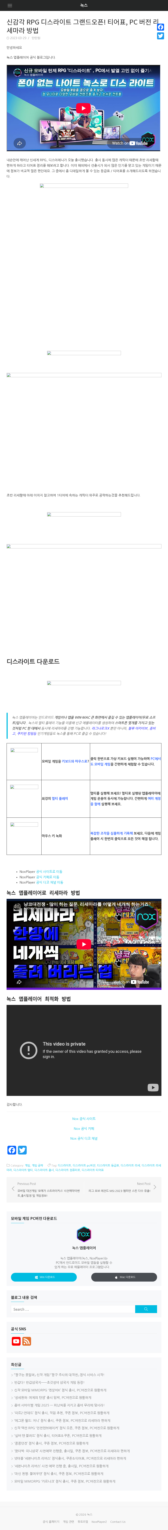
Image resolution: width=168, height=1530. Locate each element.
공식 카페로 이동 (47, 877)
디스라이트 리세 (130, 1165)
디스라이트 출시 (44, 1170)
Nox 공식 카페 (84, 1128)
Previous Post (49, 1189)
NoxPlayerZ (99, 1521)
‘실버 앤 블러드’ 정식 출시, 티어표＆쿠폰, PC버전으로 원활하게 (58, 1435)
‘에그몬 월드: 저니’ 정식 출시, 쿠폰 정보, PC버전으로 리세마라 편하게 (62, 1420)
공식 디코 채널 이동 (49, 882)
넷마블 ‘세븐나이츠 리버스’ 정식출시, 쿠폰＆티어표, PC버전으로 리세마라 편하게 (70, 1458)
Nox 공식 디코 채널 (84, 1138)
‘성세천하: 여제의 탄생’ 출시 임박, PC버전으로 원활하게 (52, 1397)
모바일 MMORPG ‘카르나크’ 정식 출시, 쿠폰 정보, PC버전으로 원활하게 (64, 1481)
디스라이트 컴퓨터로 (68, 1170)
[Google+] (160, 41)
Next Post (119, 1187)
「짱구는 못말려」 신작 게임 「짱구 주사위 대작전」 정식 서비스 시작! (59, 1374)
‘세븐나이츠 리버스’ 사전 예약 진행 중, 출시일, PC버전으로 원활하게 (61, 1466)
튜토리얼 (83, 1521)
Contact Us (117, 1521)
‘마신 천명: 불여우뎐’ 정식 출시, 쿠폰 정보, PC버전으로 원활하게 (58, 1473)
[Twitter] (160, 35)
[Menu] (9, 5)
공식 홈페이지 (51, 1521)
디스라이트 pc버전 (84, 1165)
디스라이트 (64, 1165)
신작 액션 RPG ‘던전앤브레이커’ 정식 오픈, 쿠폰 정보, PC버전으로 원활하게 (66, 1428)
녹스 (84, 5)
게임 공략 (37, 1165)
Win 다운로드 (47, 1277)
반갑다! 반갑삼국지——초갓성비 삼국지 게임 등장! (49, 1382)
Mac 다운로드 (127, 1277)
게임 (27, 1165)
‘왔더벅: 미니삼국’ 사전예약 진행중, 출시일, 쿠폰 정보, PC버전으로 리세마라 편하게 (72, 1451)
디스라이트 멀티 (23, 1170)
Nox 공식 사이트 (84, 1118)
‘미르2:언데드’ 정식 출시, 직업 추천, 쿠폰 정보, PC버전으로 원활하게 (61, 1413)
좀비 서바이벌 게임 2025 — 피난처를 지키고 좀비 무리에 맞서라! (59, 1405)
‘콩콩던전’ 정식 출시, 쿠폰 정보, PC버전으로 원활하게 (51, 1443)
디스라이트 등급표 (108, 1165)
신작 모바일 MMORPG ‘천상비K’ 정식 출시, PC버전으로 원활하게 (60, 1390)
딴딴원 (36, 38)
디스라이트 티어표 (93, 1170)
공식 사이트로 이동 (49, 871)
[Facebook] (160, 27)
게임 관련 (68, 1521)
